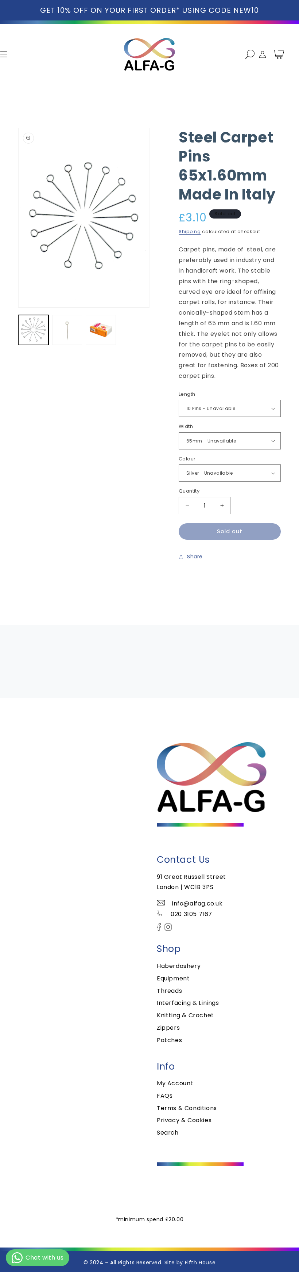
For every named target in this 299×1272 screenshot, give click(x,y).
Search (168, 1132)
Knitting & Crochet (185, 1015)
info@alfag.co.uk (197, 903)
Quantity (189, 490)
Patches (169, 1040)
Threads (169, 991)
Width (186, 426)
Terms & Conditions (187, 1108)
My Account (175, 1083)
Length (187, 394)
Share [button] (195, 556)
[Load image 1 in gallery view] (33, 330)
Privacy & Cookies (184, 1120)
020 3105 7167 (190, 914)
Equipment (173, 978)
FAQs (164, 1095)
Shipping (190, 231)
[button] (246, 54)
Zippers (168, 1028)
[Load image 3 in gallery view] (101, 330)
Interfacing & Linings (188, 1003)
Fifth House (200, 1262)
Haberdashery (179, 966)
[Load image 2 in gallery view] (67, 330)
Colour (187, 458)
